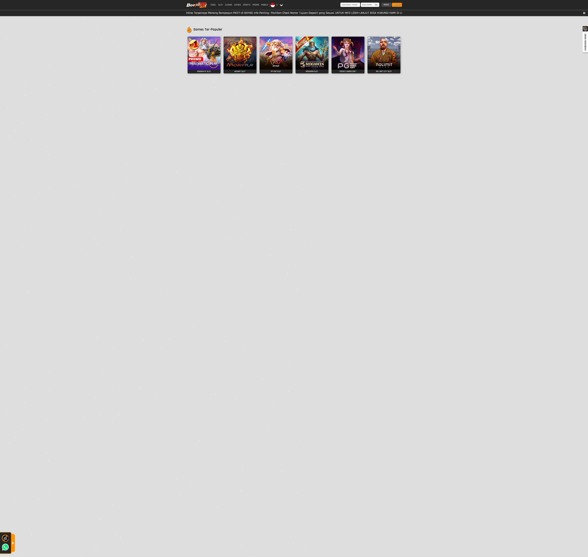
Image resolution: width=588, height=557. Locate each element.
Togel (213, 4)
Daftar (397, 5)
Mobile (264, 4)
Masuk (386, 5)
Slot (220, 4)
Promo (256, 4)
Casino (228, 4)
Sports (246, 4)
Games (237, 4)
